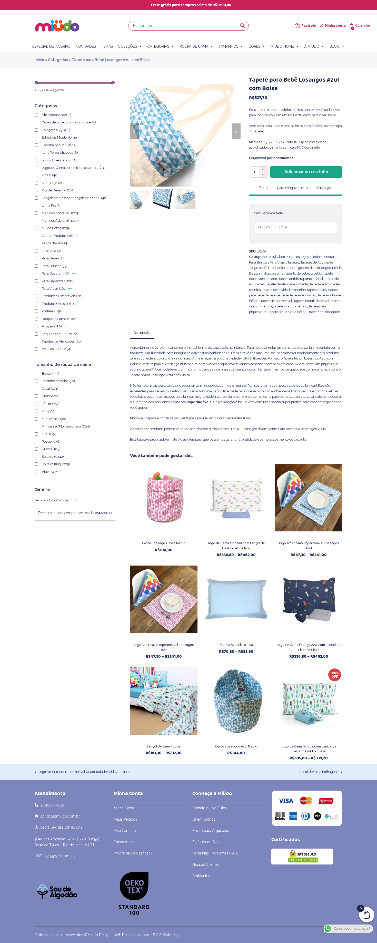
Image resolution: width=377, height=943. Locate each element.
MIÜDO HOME (282, 46)
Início (39, 60)
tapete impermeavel (276, 301)
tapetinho (316, 312)
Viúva (50, 472)
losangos (324, 268)
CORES (254, 46)
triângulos (332, 312)
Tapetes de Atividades (317, 262)
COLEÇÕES (127, 46)
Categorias (58, 60)
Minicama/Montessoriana (66, 426)
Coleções (54, 130)
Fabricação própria (282, 268)
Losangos (301, 257)
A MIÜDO (311, 46)
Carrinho (362, 25)
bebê (262, 268)
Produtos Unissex (60, 304)
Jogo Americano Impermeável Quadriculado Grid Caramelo (82, 772)
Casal (50, 389)
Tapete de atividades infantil (287, 284)
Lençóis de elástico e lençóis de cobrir (74, 198)
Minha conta (335, 25)
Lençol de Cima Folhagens (318, 772)
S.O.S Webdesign (167, 935)
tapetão (316, 273)
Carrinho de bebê (58, 381)
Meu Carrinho (125, 831)
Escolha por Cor (59, 145)
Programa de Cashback (133, 853)
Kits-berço (52, 183)
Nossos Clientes (205, 864)
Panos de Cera (55, 243)
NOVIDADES (86, 46)
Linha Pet (51, 205)
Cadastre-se (124, 842)
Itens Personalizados (60, 152)
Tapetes (293, 262)
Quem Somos (203, 819)
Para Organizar (57, 281)
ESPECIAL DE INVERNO (51, 46)
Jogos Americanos (59, 160)
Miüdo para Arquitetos (210, 831)
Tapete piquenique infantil (287, 312)
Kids (289, 257)
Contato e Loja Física (209, 808)
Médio (49, 434)
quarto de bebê (297, 273)
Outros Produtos (57, 236)
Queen (51, 449)
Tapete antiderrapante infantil (301, 279)
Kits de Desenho (57, 190)
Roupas (52, 326)
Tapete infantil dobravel (311, 301)
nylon (265, 273)
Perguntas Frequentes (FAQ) (230, 418)
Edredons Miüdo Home (62, 137)
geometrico (306, 268)
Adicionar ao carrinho (306, 172)
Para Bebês (54, 258)
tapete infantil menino (290, 306)
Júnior (50, 404)
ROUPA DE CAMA (194, 46)
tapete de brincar (303, 295)
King (49, 411)
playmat (278, 273)
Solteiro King (56, 464)
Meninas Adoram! (60, 213)
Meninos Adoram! (323, 257)
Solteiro (53, 457)
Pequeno (51, 441)
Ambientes (201, 876)
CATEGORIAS (158, 46)
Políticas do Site (205, 842)
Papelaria (51, 251)
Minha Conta (124, 808)
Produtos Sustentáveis (62, 296)
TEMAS (107, 46)
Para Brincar (258, 262)
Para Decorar (56, 273)
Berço (50, 373)
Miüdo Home (56, 228)
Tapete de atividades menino (284, 290)
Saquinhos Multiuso (60, 334)
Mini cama (54, 419)
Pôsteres (51, 311)
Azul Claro (277, 257)
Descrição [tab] (142, 333)
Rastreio (308, 25)
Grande (50, 396)
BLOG (335, 46)
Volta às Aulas (56, 349)
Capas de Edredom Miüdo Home (69, 122)
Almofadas (54, 115)
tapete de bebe (277, 295)
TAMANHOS (228, 46)
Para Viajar (278, 262)
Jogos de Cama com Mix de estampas (74, 168)
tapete (328, 273)
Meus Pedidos (125, 819)
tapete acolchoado (263, 279)
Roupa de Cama (59, 319)
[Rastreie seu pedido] (297, 26)
